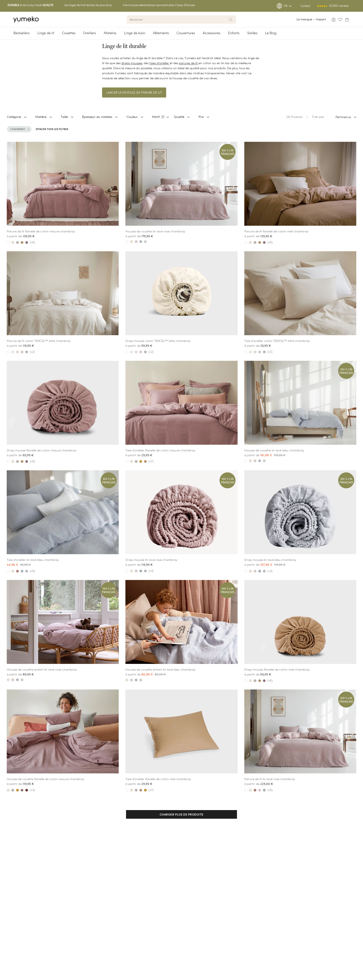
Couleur (132, 116)
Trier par (318, 117)
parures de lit (189, 63)
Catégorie (14, 116)
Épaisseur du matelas (97, 116)
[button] (181, 814)
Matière (40, 116)
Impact (321, 19)
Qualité (179, 116)
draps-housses (131, 63)
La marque (304, 19)
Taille (64, 116)
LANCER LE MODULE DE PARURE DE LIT (134, 92)
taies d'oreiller (159, 63)
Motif (157, 116)
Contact (305, 6)
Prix (201, 116)
